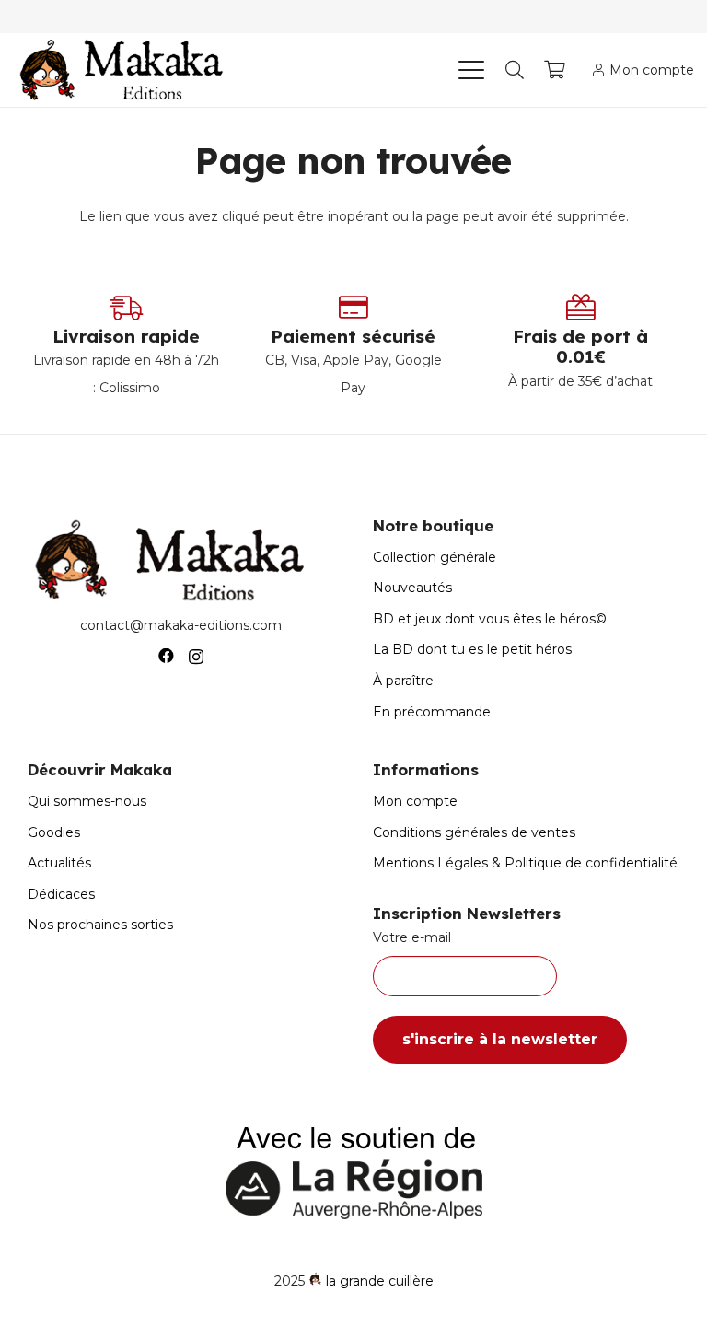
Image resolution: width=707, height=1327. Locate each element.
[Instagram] (196, 656)
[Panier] (555, 70)
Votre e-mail (412, 937)
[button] (470, 70)
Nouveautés (412, 587)
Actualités (59, 863)
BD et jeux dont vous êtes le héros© (490, 619)
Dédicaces (61, 894)
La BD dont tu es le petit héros (472, 649)
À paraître (403, 680)
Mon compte (415, 801)
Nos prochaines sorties (100, 924)
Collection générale (434, 557)
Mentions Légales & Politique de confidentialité (525, 863)
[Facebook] (166, 656)
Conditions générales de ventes (474, 832)
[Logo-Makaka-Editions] (125, 70)
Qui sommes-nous (87, 801)
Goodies (54, 832)
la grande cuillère (380, 1281)
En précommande (432, 712)
